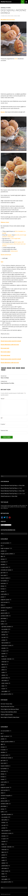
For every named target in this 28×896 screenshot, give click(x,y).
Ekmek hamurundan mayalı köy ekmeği (11, 341)
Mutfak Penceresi (6, 1)
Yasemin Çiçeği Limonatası (7, 714)
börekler (3, 634)
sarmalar (3, 610)
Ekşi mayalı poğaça (5, 351)
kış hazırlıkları (4, 580)
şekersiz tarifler (4, 613)
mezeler (2, 591)
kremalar (3, 588)
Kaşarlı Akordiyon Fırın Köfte (7, 382)
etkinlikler (3, 564)
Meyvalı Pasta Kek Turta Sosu (7, 706)
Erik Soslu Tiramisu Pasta (6, 703)
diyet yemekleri (4, 642)
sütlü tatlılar (4, 680)
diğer (2, 556)
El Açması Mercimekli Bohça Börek (9, 712)
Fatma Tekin (10, 15)
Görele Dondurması (5, 496)
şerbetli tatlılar (4, 677)
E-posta (3, 424)
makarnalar (4, 661)
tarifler (2, 624)
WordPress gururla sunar (5, 894)
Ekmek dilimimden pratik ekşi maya (10, 344)
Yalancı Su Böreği (5, 377)
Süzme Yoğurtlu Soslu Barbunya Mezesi (10, 709)
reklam (2, 605)
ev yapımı (8, 7)
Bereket (3, 112)
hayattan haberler (5, 578)
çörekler (2, 551)
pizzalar (2, 597)
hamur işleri (3, 575)
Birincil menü (26, 2)
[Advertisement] (14, 77)
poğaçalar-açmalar (5, 599)
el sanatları (3, 561)
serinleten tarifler (4, 615)
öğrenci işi (3, 664)
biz (1, 545)
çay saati (3, 637)
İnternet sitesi (4, 430)
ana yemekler (4, 629)
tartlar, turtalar (4, 683)
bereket (9, 235)
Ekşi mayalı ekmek (5, 355)
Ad (2, 418)
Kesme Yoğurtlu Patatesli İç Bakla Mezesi (10, 717)
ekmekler (3, 7)
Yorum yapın (17, 15)
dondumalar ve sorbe (6, 645)
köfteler (2, 586)
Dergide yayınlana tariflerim (7, 553)
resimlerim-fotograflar (6, 607)
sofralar (2, 621)
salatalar (3, 675)
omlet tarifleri (4, 594)
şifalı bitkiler (3, 618)
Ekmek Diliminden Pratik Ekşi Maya (9, 485)
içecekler (3, 653)
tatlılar (2, 686)
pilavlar (3, 669)
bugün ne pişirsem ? (5, 548)
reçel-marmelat (4, 602)
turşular (3, 688)
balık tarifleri (4, 632)
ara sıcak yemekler (5, 543)
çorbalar (3, 640)
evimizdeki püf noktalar (6, 570)
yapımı (3, 369)
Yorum (3, 398)
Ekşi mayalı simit (5, 348)
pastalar (3, 667)
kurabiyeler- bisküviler (6, 659)
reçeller (3, 672)
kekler (2, 656)
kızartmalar (3, 583)
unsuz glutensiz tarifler (6, 694)
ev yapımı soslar (4, 567)
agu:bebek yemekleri (6, 626)
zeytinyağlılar (4, 691)
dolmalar (3, 559)
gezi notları (3, 572)
